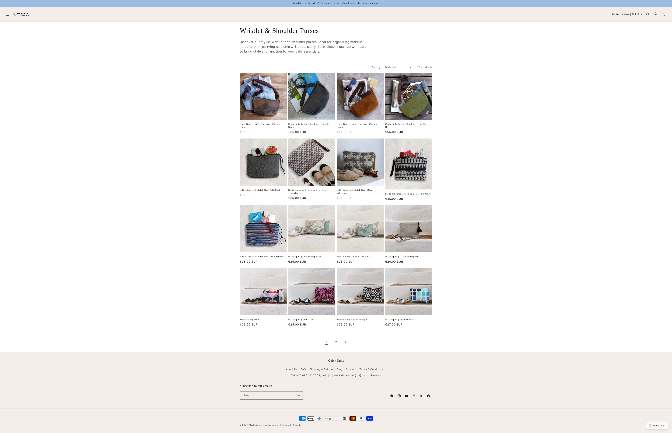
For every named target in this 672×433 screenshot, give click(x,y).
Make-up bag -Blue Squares (399, 319)
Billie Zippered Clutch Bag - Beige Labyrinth (355, 191)
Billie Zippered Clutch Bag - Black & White (408, 193)
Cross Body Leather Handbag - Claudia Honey (357, 125)
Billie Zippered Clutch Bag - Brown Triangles (307, 191)
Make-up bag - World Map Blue (353, 256)
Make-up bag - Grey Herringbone (402, 256)
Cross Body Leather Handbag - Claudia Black (308, 125)
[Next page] (345, 342)
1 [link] (326, 342)
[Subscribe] (299, 395)
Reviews (376, 375)
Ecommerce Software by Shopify (284, 425)
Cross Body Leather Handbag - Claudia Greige (260, 125)
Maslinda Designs (258, 425)
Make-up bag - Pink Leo (300, 319)
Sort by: (377, 67)
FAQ (303, 369)
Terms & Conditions (371, 369)
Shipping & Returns (321, 369)
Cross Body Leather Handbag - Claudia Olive (405, 125)
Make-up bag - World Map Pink (304, 256)
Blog (339, 369)
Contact (351, 369)
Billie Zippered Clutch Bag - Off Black (260, 190)
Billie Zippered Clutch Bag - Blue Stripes (261, 256)
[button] (7, 14)
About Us (291, 369)
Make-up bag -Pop (249, 319)
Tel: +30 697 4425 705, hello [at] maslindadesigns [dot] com (329, 375)
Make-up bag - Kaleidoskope (352, 319)
